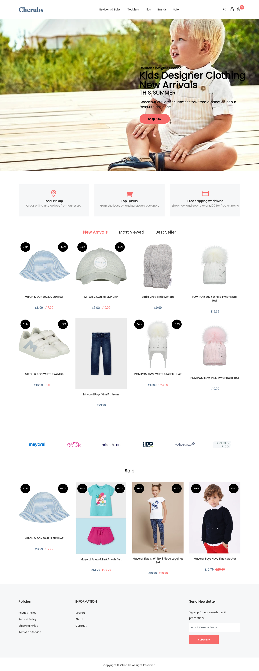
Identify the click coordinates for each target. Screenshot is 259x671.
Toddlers (133, 9)
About (79, 619)
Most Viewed (131, 232)
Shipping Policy (28, 626)
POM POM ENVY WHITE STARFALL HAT (158, 374)
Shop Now (154, 119)
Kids (148, 9)
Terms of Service (30, 632)
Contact (81, 626)
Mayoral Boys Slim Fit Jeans (101, 394)
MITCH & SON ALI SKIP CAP (101, 297)
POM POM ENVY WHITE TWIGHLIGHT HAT (215, 298)
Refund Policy (27, 619)
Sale (176, 9)
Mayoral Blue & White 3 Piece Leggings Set (158, 560)
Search (80, 613)
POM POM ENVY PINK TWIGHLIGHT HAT (215, 378)
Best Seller (165, 232)
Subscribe (204, 639)
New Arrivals (95, 232)
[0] (238, 9)
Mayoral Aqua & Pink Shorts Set (101, 559)
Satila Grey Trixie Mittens (158, 297)
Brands (162, 9)
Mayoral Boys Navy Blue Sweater (215, 558)
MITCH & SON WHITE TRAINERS (44, 374)
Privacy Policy (27, 613)
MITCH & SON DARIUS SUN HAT (44, 297)
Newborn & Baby (110, 9)
